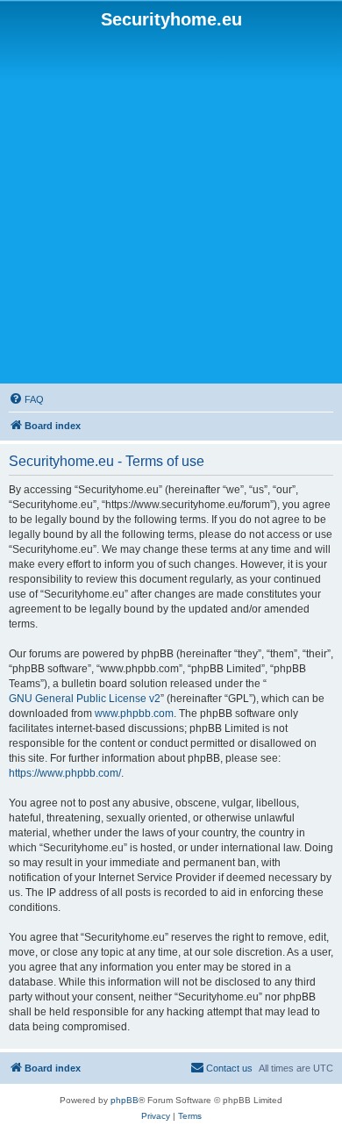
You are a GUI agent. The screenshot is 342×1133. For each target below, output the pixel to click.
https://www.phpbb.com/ (65, 773)
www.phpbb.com (134, 713)
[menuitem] (26, 399)
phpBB (124, 1100)
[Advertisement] (171, 207)
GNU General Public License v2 (84, 698)
